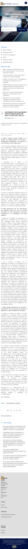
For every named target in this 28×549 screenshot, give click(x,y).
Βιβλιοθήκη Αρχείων (18, 19)
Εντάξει (14, 546)
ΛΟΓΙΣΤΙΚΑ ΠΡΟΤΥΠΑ (10, 403)
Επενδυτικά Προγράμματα (9, 54)
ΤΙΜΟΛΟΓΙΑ (18, 403)
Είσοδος (3, 530)
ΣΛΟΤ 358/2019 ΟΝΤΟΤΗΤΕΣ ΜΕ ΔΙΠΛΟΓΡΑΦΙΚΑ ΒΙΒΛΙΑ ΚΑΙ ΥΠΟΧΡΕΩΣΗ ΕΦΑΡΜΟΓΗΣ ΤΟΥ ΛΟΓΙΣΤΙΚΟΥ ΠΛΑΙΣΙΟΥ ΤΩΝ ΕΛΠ (14, 457)
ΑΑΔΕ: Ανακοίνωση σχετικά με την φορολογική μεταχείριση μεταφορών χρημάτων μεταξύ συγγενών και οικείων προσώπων (14, 105)
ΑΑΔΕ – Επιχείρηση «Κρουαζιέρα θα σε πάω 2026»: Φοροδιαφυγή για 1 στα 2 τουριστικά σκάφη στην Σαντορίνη (13, 71)
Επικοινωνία (4, 507)
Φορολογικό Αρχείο (8, 59)
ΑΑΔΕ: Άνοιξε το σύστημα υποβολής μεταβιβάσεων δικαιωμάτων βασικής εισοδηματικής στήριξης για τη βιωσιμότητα (13, 99)
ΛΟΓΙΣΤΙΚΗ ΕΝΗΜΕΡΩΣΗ (16, 20)
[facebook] (11, 410)
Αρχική (2, 504)
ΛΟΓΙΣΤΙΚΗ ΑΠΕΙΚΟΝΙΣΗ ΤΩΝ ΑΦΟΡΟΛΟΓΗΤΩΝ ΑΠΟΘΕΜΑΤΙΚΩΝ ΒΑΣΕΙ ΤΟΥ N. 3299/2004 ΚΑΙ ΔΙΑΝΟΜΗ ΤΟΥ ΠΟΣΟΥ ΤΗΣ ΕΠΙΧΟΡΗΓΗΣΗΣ (14, 428)
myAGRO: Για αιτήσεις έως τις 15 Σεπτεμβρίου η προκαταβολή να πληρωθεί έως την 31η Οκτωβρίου (14, 81)
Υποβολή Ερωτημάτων (6, 517)
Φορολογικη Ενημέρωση (19, 32)
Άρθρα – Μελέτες (7, 50)
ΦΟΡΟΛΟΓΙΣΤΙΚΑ (5, 20)
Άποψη (4, 57)
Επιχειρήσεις (14, 34)
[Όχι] (26, 544)
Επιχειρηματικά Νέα (7, 52)
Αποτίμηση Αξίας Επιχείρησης (8, 514)
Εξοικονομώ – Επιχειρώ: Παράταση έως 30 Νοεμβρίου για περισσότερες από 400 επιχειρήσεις (13, 94)
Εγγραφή (3, 532)
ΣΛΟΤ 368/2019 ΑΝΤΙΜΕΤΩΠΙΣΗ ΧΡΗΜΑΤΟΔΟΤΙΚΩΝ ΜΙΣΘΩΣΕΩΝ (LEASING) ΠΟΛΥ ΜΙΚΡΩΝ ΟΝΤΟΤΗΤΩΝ (15, 451)
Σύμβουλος (9, 19)
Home (4, 19)
